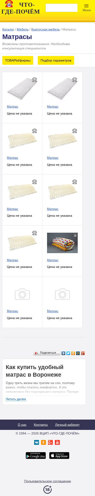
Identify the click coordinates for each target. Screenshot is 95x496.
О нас (22, 424)
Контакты (41, 424)
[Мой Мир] (78, 353)
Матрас (12, 106)
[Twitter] (68, 353)
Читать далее (16, 399)
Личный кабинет (67, 424)
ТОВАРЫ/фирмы (17, 60)
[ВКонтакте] (63, 353)
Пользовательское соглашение (47, 481)
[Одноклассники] (73, 353)
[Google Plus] (82, 353)
